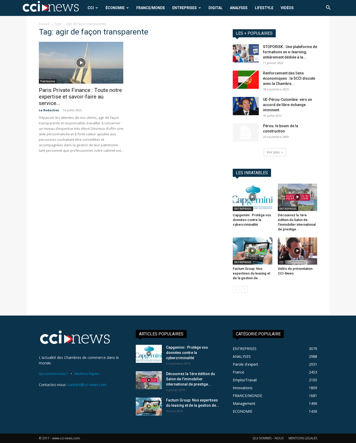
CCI (91, 8)
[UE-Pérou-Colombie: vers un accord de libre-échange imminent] (246, 106)
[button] (328, 8)
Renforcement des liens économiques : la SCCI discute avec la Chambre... (289, 78)
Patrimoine (47, 81)
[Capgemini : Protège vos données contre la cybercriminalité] (252, 197)
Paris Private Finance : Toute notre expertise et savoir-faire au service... (80, 96)
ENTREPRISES (184, 8)
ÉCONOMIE (115, 8)
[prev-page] (236, 289)
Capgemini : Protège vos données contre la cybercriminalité (252, 219)
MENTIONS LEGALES (303, 438)
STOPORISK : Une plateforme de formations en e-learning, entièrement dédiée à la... (290, 52)
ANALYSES (239, 8)
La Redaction (49, 110)
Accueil (44, 24)
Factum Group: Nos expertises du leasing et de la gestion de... (251, 273)
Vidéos (287, 8)
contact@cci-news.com (87, 384)
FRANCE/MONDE (150, 8)
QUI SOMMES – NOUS (268, 438)
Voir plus (273, 152)
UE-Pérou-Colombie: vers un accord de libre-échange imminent (287, 104)
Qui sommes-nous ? (53, 373)
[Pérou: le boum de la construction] (246, 132)
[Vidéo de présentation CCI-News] (297, 251)
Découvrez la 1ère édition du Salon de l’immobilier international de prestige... (190, 379)
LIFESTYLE (264, 8)
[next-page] (244, 289)
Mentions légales (87, 373)
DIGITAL (215, 8)
